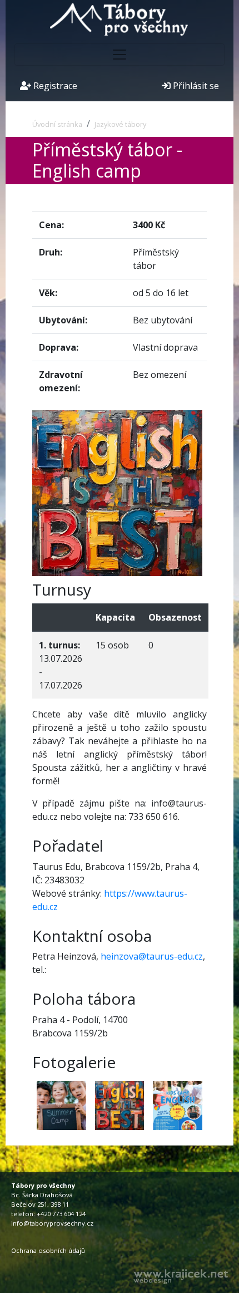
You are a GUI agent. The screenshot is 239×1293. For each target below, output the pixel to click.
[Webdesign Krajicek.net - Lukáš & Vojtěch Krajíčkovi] (180, 1276)
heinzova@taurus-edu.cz (152, 956)
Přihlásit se (195, 86)
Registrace (54, 86)
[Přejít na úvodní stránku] (119, 18)
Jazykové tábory (120, 124)
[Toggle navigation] (119, 54)
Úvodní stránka (57, 124)
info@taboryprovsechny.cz (52, 1223)
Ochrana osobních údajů (48, 1250)
